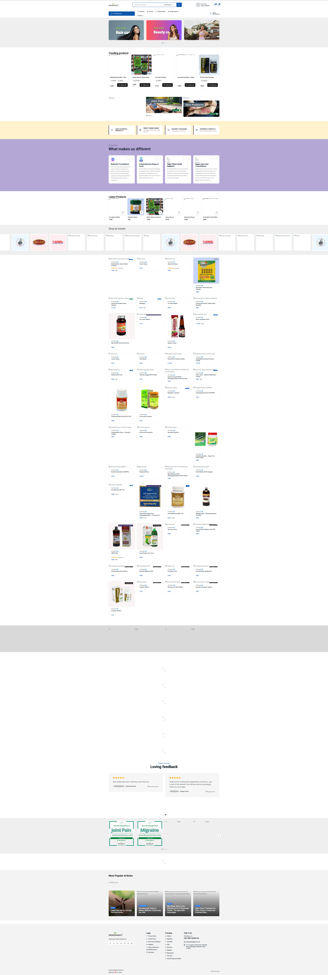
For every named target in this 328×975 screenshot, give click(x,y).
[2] (162, 815)
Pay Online (151, 953)
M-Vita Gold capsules (207, 77)
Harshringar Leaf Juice (146, 553)
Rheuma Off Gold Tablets (175, 587)
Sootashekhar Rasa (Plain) (119, 571)
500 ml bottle (137, 80)
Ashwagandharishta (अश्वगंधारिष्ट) (205, 393)
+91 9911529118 (191, 939)
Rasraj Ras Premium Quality (176, 359)
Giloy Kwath (142, 359)
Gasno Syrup (169, 217)
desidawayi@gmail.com (193, 943)
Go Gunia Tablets (160, 77)
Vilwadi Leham (132, 217)
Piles (168, 945)
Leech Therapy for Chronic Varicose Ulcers (121, 913)
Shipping (150, 945)
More (141, 15)
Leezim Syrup (115, 359)
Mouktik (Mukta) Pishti (146, 571)
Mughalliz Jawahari (174, 393)
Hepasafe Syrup (189, 217)
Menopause (170, 954)
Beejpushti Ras (144, 472)
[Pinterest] (131, 944)
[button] (161, 850)
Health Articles (174, 11)
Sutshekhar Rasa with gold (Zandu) (214, 217)
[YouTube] (117, 944)
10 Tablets (113, 80)
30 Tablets (120, 80)
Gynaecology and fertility (174, 959)
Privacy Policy (152, 937)
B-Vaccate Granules (145, 416)
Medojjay (142, 303)
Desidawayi (114, 262)
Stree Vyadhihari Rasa (202, 319)
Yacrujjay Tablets (114, 217)
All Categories (118, 13)
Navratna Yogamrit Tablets (204, 587)
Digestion (169, 940)
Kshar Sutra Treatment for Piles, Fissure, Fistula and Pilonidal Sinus (205, 911)
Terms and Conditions (154, 943)
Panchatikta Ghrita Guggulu (204, 472)
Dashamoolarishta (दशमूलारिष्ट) (120, 472)
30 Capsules (204, 80)
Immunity (169, 943)
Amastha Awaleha (173, 432)
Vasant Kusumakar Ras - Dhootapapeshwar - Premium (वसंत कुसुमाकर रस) (149, 515)
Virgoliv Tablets (144, 587)
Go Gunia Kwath (172, 303)
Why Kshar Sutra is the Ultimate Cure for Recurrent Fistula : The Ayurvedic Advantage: (178, 910)
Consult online (161, 11)
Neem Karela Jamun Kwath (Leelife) (144, 77)
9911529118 (216, 14)
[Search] (179, 5)
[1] (160, 815)
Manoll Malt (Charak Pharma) (120, 343)
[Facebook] (110, 944)
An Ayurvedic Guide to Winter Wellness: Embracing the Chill (150, 911)
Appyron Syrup (172, 343)
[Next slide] (219, 837)
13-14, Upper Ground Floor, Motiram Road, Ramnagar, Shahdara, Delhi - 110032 (196, 947)
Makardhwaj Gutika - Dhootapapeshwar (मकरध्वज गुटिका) (127, 77)
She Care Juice (172, 529)
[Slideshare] (124, 944)
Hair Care (169, 957)
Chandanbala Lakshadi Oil (204, 571)
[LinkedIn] (121, 944)
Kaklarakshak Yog (116, 375)
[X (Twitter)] (113, 944)
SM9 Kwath (114, 553)
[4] (165, 815)
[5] (167, 815)
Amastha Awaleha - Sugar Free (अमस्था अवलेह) (192, 77)
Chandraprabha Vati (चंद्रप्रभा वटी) (121, 416)
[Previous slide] (110, 837)
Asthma (169, 937)
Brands (151, 11)
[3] (164, 815)
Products (142, 11)
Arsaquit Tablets (116, 611)
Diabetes (169, 951)
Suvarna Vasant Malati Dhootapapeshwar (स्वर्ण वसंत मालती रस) (177, 378)
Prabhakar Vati (172, 571)
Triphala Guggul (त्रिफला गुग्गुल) (148, 375)
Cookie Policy (152, 940)
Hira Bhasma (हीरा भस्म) (118, 490)
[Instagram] (128, 944)
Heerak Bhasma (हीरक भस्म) (175, 513)
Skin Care (169, 948)
